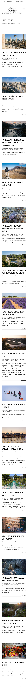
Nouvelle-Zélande (5, 149)
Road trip (23, 58)
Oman (9, 453)
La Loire (23, 359)
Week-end (8, 360)
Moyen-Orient (5, 453)
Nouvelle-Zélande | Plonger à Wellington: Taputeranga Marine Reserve (12, 228)
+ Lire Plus (23, 70)
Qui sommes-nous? (9, 1)
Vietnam (7, 669)
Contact (6, 4)
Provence (23, 317)
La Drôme (23, 410)
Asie (17, 668)
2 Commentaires (11, 277)
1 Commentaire (7, 411)
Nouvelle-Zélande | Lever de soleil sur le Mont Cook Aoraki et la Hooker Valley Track (13, 142)
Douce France (19, 275)
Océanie (11, 149)
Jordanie (19, 58)
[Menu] (24, 9)
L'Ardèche (4, 277)
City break (7, 543)
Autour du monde (19, 148)
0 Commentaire (7, 59)
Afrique (17, 541)
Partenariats (19, 1)
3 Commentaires (19, 543)
